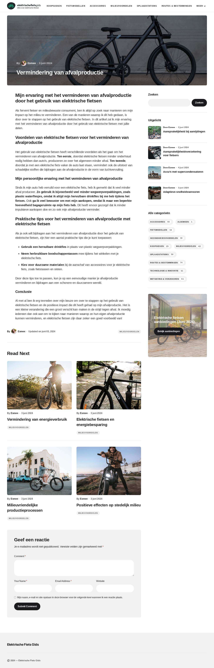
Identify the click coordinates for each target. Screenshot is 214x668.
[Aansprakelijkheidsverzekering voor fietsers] (154, 152)
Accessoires (160, 222)
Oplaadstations (161, 254)
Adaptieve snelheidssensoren (181, 191)
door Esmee (169, 127)
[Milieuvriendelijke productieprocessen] (39, 471)
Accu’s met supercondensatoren (183, 171)
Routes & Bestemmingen (166, 263)
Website (100, 581)
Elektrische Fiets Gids (23, 644)
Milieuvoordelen (129, 332)
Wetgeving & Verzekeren (167, 279)
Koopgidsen (159, 246)
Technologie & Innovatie (166, 271)
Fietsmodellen (161, 230)
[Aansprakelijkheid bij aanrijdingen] (154, 132)
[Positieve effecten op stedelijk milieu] (108, 471)
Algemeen (185, 222)
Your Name (20, 581)
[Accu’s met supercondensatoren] (154, 172)
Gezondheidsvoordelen (166, 238)
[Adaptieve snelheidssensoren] (154, 192)
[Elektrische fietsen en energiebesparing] (108, 385)
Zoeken (153, 94)
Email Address (63, 581)
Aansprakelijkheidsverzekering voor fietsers (182, 153)
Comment (20, 556)
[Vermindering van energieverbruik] (39, 385)
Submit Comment (27, 606)
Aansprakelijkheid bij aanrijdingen (184, 131)
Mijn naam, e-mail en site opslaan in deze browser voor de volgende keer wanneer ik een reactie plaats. (70, 597)
